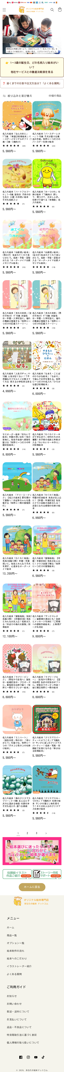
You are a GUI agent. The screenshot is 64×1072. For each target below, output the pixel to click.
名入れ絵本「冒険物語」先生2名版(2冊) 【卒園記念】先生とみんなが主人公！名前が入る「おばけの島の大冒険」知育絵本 (17, 621)
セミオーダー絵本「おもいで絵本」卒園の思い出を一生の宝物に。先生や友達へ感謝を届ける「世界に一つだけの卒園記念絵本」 (17, 439)
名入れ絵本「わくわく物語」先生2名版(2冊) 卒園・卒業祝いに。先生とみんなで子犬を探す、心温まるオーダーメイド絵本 (17, 563)
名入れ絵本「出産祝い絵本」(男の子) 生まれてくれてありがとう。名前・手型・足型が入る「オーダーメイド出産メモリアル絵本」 (17, 257)
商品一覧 (12, 935)
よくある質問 (14, 974)
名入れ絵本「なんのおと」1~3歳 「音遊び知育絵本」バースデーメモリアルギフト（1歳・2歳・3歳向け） (17, 138)
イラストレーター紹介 (19, 966)
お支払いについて (17, 1019)
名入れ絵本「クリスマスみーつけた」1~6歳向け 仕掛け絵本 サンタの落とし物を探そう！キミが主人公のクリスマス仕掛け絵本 (46, 803)
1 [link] (18, 833)
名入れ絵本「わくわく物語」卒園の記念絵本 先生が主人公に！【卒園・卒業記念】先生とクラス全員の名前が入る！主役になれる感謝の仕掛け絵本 (46, 501)
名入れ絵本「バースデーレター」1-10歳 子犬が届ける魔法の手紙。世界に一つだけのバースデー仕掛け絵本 (46, 138)
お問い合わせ (14, 1004)
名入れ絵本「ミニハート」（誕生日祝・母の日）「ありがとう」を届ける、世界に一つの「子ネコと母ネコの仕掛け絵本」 (17, 742)
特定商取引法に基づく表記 (22, 1035)
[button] (4, 10)
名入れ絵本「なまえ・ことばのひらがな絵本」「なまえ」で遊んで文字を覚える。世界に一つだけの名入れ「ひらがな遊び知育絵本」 (46, 378)
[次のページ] (46, 833)
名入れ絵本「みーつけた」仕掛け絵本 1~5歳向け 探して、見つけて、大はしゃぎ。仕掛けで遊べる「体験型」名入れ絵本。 (46, 197)
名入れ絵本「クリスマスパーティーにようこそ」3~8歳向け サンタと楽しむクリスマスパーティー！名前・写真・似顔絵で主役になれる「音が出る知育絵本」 (46, 744)
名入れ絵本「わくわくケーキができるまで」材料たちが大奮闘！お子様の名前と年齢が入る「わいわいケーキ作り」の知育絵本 (46, 439)
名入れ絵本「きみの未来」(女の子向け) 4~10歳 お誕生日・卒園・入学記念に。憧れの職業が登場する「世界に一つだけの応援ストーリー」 (17, 318)
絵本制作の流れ (15, 951)
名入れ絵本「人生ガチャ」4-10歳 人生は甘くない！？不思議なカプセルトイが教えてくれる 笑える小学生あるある (17, 377)
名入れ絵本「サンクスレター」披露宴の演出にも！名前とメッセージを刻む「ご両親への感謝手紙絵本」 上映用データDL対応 (46, 621)
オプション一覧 (15, 943)
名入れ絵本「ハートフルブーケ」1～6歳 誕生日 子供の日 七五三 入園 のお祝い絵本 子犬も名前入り (17, 196)
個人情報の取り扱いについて (23, 1042)
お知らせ (12, 996)
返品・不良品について (19, 1027)
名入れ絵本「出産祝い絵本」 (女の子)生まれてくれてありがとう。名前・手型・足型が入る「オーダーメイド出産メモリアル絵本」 (46, 257)
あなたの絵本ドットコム (37, 1070)
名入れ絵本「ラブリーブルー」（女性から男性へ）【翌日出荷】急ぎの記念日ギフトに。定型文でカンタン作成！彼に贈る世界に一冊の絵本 (46, 682)
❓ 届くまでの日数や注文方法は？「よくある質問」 (31, 83)
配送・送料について (18, 1011)
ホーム (10, 927)
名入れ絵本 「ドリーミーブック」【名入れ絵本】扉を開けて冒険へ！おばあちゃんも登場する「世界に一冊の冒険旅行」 (17, 500)
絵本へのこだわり (17, 958)
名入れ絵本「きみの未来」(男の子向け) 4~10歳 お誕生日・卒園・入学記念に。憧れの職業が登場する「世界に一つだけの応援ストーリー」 (46, 318)
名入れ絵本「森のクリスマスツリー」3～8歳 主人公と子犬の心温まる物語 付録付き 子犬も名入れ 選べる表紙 (17, 802)
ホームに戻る (32, 887)
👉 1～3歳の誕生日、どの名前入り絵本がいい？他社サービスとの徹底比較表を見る (32, 67)
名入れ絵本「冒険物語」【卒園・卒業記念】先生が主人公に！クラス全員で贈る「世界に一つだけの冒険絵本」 (46, 562)
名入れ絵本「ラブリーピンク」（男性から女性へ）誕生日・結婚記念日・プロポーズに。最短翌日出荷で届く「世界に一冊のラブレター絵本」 (17, 682)
